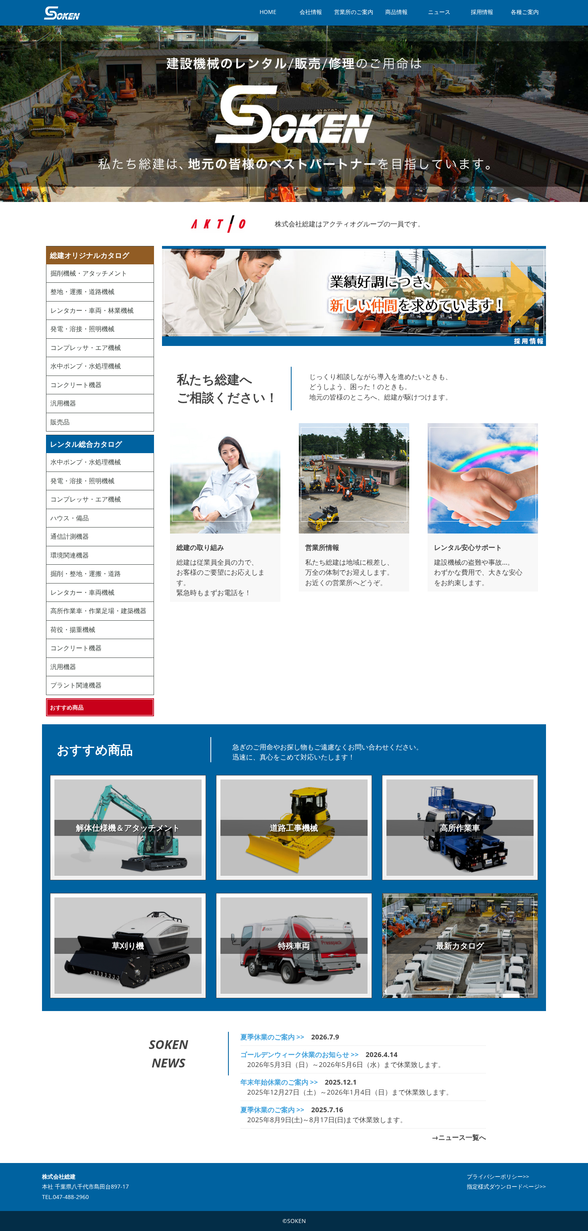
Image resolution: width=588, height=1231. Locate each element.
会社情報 (311, 12)
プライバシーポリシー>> (498, 1176)
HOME (268, 12)
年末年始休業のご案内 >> (279, 1082)
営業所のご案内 (353, 12)
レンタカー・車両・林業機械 (92, 310)
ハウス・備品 (69, 518)
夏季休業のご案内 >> (272, 1036)
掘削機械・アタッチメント (88, 273)
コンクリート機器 (76, 384)
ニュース (439, 12)
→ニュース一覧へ (459, 1137)
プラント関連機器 (76, 685)
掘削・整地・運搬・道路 (85, 573)
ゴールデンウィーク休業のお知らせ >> (299, 1054)
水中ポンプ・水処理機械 (85, 366)
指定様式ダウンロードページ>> (506, 1186)
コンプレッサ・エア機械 (85, 347)
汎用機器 (63, 403)
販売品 (60, 422)
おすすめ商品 (67, 707)
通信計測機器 (69, 536)
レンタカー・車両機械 (82, 592)
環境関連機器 (69, 555)
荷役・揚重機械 (72, 629)
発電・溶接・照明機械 (82, 328)
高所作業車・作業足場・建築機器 (98, 610)
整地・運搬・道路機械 (82, 291)
